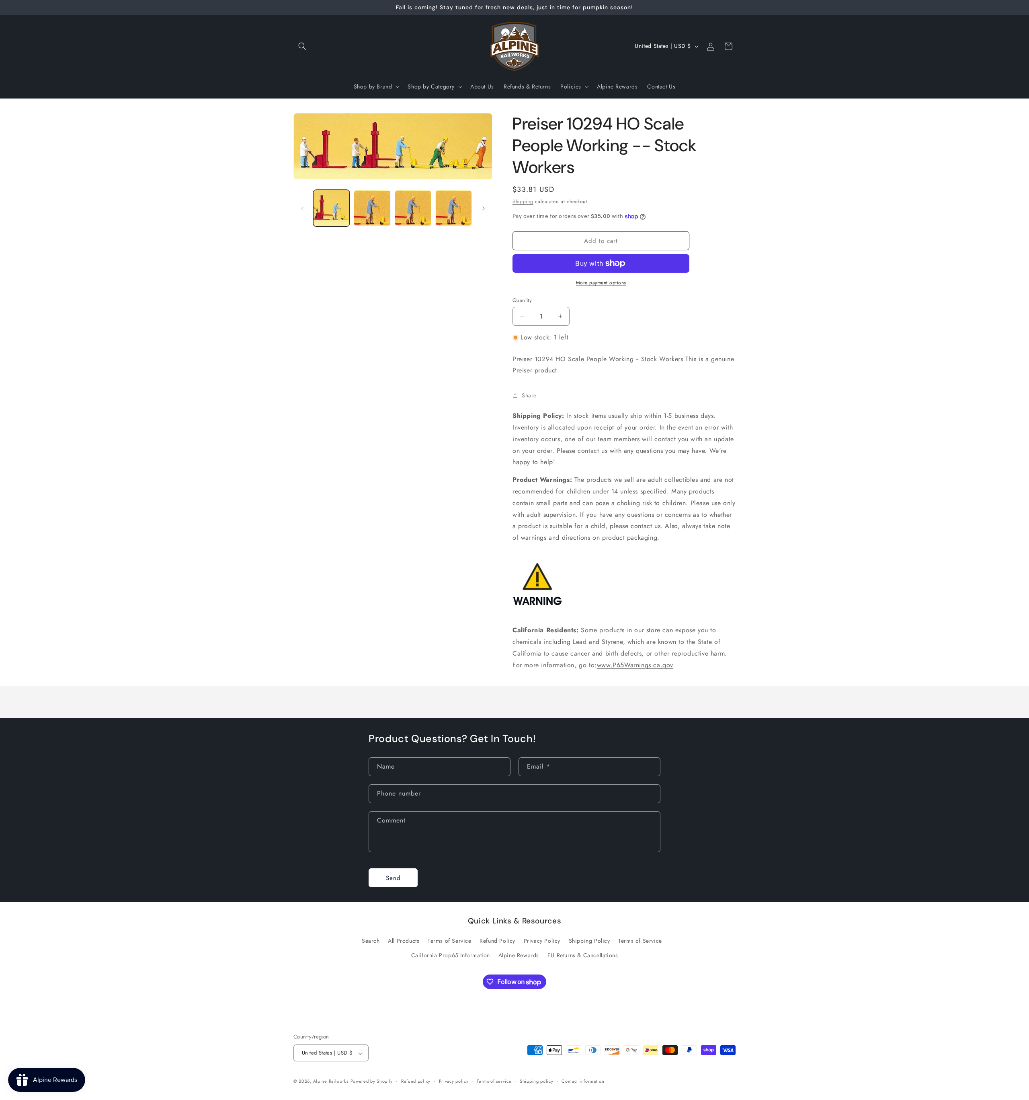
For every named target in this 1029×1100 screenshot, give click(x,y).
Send (393, 878)
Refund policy (415, 1081)
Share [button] (529, 395)
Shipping (522, 201)
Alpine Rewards (518, 955)
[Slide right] (483, 208)
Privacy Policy (542, 941)
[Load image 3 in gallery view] (413, 208)
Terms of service (494, 1081)
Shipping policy (536, 1081)
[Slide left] (302, 208)
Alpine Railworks (330, 1081)
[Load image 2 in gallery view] (372, 208)
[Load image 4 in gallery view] (453, 208)
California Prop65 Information (450, 955)
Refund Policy (497, 941)
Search (371, 941)
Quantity (522, 300)
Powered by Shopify (372, 1081)
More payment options (601, 282)
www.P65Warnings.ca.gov (635, 665)
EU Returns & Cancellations (582, 955)
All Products (403, 941)
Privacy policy (454, 1081)
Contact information (583, 1081)
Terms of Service (449, 941)
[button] (302, 46)
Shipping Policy (589, 941)
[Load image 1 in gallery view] (331, 208)
